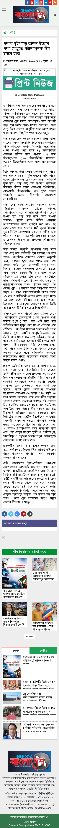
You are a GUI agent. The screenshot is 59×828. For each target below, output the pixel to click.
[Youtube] (32, 2)
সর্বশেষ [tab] (15, 651)
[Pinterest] (50, 2)
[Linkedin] (46, 2)
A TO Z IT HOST (41, 825)
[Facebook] (27, 2)
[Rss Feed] (55, 2)
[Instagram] (41, 2)
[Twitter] (36, 2)
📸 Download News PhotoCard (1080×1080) (29, 97)
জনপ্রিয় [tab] (43, 651)
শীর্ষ (12, 33)
